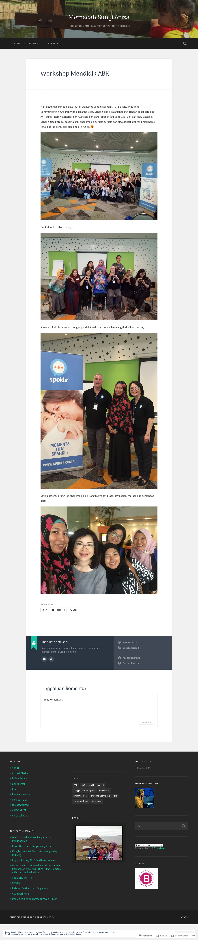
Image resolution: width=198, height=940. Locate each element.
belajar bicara (19, 778)
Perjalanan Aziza (21, 794)
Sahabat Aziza (20, 799)
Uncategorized (131, 647)
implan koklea (80, 796)
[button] (92, 852)
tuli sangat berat (81, 801)
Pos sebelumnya (131, 657)
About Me (34, 43)
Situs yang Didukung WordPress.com (31, 917)
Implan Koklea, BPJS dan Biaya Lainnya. (34, 860)
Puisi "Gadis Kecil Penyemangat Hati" (33, 846)
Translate (159, 848)
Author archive (44, 659)
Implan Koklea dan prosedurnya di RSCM (34, 899)
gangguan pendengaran (84, 790)
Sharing (16, 883)
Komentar (147, 722)
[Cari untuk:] (161, 826)
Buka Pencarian (185, 43)
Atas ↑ (184, 917)
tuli (115, 796)
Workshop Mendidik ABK (75, 74)
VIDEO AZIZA (19, 810)
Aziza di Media (20, 773)
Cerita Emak (19, 784)
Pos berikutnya (131, 663)
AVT (83, 785)
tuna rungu (96, 801)
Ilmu (14, 789)
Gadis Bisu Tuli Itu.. (22, 877)
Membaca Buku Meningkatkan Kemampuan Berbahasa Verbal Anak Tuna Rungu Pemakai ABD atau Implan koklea (36, 869)
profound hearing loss (100, 796)
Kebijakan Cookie (74, 934)
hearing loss (104, 790)
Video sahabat (20, 815)
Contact (53, 43)
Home (17, 43)
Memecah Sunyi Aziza (99, 18)
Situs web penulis (51, 659)
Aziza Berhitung (21, 893)
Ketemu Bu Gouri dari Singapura (30, 888)
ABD (75, 785)
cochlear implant (96, 785)
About (15, 768)
